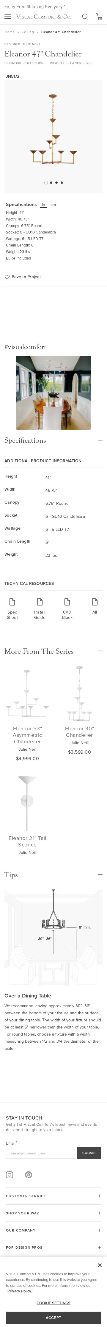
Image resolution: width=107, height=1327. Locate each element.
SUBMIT (89, 1152)
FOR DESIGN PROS (24, 1247)
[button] (45, 182)
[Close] (99, 1265)
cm (53, 204)
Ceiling (28, 31)
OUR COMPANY (21, 1230)
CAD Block (67, 614)
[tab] (53, 437)
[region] (53, 1292)
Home (10, 31)
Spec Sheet (12, 614)
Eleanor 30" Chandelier (79, 732)
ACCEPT (53, 1317)
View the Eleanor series (71, 63)
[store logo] (43, 16)
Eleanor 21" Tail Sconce (27, 841)
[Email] (53, 1153)
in (43, 204)
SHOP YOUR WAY (23, 1213)
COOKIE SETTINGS (53, 1303)
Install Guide (39, 614)
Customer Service (26, 1195)
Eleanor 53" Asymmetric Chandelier (27, 735)
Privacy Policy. (19, 1291)
